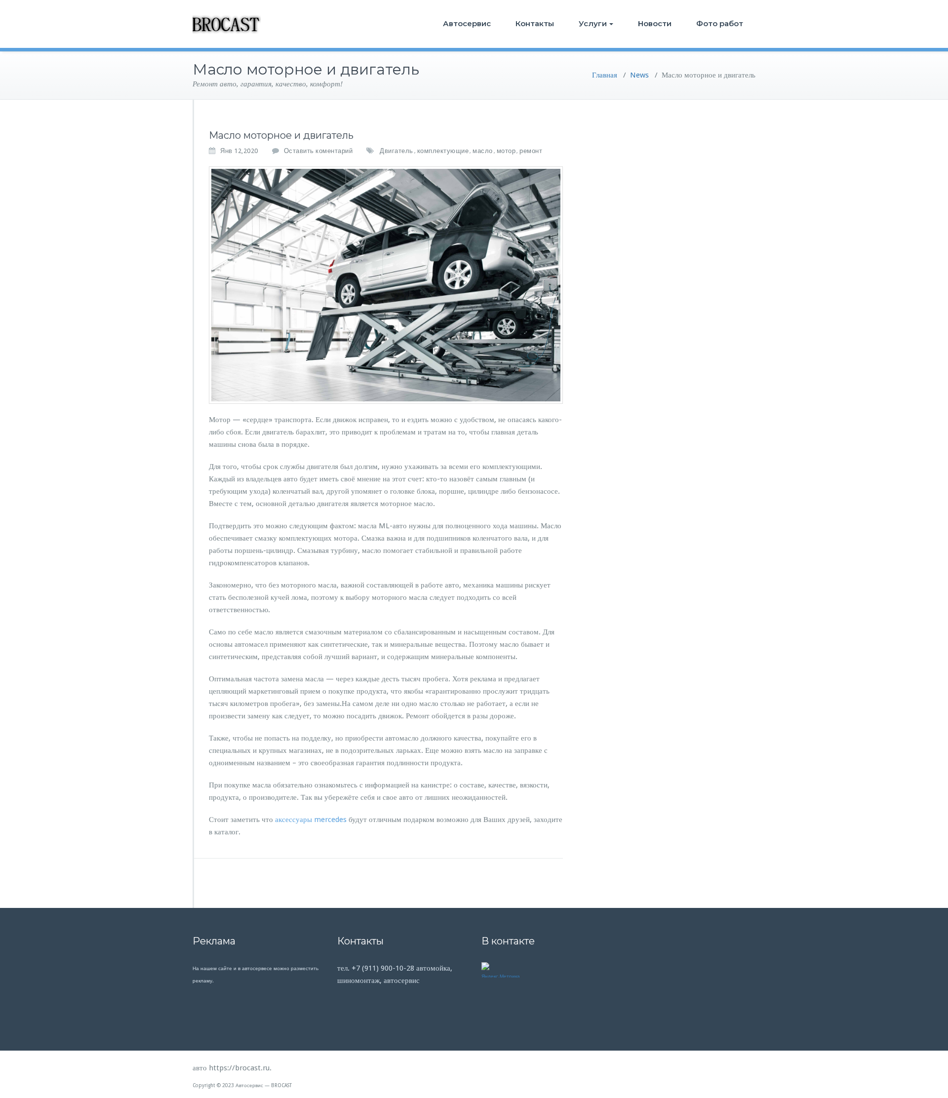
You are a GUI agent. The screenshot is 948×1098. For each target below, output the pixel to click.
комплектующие (443, 151)
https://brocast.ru (239, 1067)
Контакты (534, 23)
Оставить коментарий (318, 151)
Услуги (593, 23)
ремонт (530, 151)
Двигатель (396, 151)
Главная (604, 75)
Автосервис (467, 23)
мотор (506, 151)
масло (483, 151)
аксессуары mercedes (311, 819)
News (639, 75)
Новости (655, 23)
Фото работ (719, 23)
